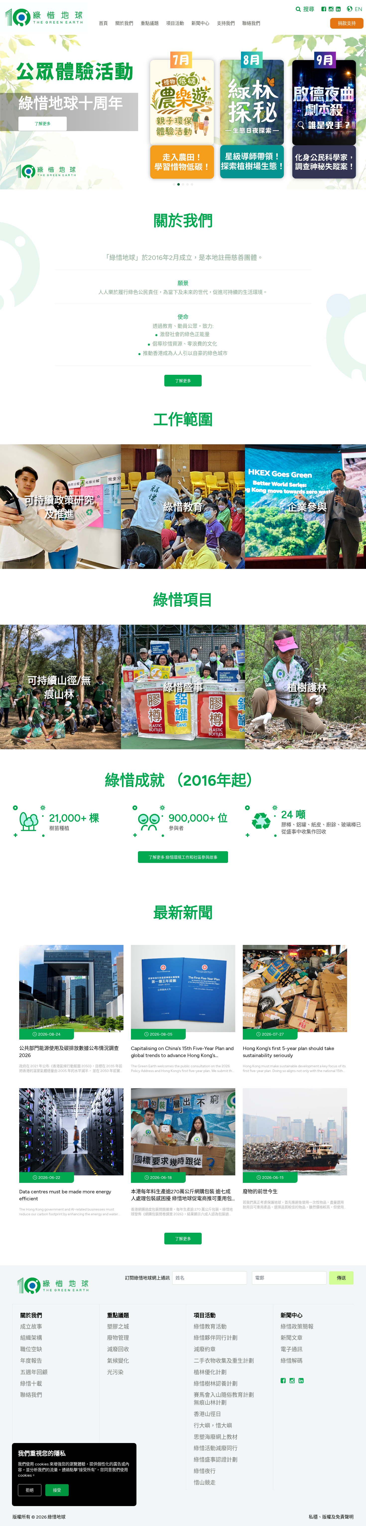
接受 (57, 1490)
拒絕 (30, 1490)
